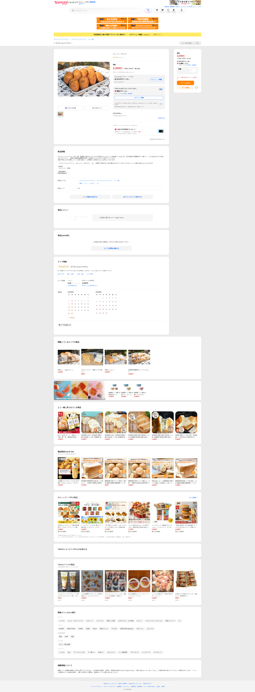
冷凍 (66, 636)
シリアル (62, 621)
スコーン (139, 621)
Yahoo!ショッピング (109, 683)
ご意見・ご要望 (160, 686)
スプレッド (89, 621)
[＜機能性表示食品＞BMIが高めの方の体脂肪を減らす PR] (79, 382)
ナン (179, 621)
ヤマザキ (114, 628)
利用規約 (119, 686)
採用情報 (139, 686)
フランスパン (134, 652)
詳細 (160, 103)
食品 (80, 183)
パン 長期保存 (123, 652)
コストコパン (111, 652)
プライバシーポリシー (96, 686)
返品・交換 (80, 274)
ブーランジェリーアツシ (61, 39)
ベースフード (146, 652)
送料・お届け (70, 274)
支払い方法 (61, 274)
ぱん (69, 652)
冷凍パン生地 (111, 621)
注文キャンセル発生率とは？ (90, 285)
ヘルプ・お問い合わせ (149, 686)
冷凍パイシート (170, 621)
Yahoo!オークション (135, 683)
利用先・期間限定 (128, 93)
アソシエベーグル (79, 652)
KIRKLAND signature (126, 628)
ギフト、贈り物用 (64, 644)
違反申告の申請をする (158, 139)
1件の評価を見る (72, 285)
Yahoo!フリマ (147, 683)
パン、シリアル (89, 183)
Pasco (95, 628)
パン (97, 183)
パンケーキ (99, 621)
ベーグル (62, 652)
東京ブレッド (104, 628)
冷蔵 (72, 636)
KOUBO (61, 628)
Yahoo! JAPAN (169, 6)
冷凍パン (101, 652)
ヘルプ (199, 6)
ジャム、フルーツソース (75, 621)
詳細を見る (161, 118)
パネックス (150, 628)
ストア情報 (90, 274)
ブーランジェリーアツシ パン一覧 (82, 39)
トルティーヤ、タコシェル (153, 621)
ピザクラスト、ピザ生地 (125, 621)
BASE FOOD (71, 628)
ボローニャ (140, 628)
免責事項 (133, 686)
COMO (80, 628)
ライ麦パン (91, 652)
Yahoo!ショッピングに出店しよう (185, 6)
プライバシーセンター (110, 686)
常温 (60, 636)
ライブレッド (158, 652)
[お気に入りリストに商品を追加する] (196, 87)
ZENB (88, 628)
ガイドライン (126, 686)
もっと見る (192, 497)
